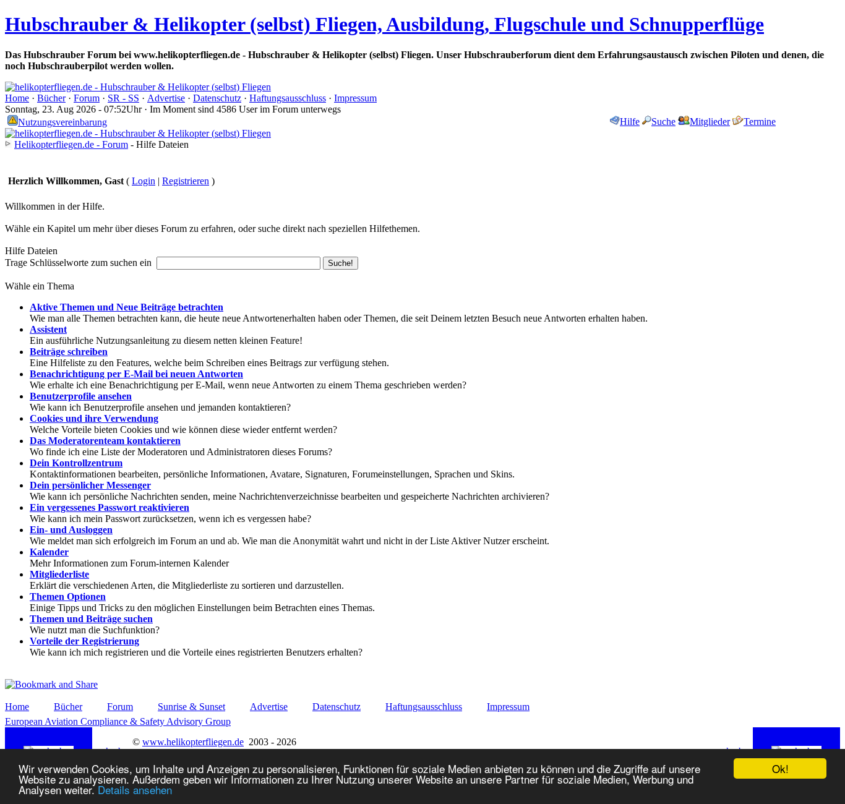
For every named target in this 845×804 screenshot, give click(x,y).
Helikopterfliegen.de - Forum (71, 144)
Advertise (166, 98)
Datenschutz (217, 98)
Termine (760, 121)
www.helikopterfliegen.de (193, 742)
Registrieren (185, 181)
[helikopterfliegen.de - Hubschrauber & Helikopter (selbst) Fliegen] (138, 87)
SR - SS (123, 98)
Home (17, 98)
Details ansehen (135, 789)
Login (143, 181)
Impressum (355, 98)
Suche (663, 121)
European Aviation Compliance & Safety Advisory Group (118, 721)
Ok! (780, 768)
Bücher (51, 98)
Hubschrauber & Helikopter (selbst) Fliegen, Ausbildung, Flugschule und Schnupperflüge (384, 24)
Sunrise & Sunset (191, 706)
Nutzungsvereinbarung (62, 122)
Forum (87, 98)
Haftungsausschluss (287, 98)
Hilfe (630, 121)
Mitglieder (710, 121)
